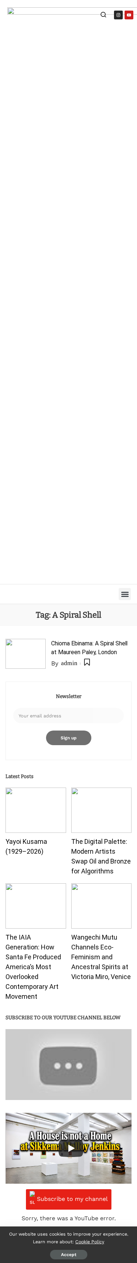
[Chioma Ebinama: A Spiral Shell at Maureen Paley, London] (25, 654)
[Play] (70, 1148)
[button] (125, 594)
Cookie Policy (89, 1241)
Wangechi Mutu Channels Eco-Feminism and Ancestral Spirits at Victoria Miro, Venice (101, 957)
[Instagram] (118, 15)
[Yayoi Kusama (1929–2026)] (35, 810)
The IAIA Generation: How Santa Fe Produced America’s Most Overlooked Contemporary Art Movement (33, 966)
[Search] (103, 15)
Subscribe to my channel (72, 1198)
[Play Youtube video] (68, 1064)
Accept (68, 1254)
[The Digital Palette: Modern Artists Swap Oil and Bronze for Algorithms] (101, 810)
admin (69, 663)
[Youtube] (129, 15)
